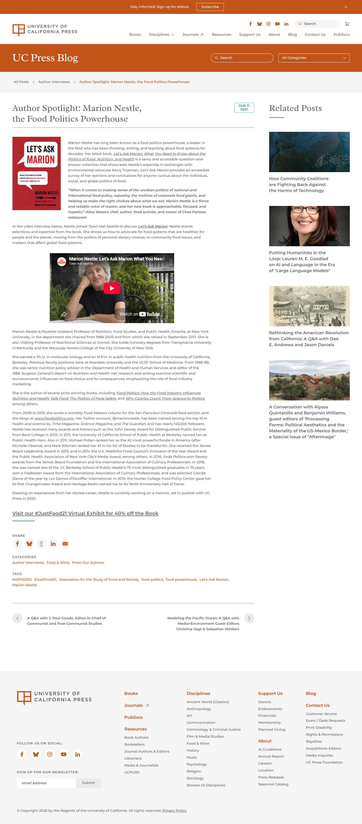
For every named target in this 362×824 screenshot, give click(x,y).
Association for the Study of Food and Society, (99, 579)
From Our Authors (88, 562)
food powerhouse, (182, 579)
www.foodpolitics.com (54, 418)
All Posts (21, 82)
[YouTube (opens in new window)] (277, 23)
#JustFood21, (45, 579)
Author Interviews (54, 82)
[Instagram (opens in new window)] (268, 23)
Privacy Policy (174, 810)
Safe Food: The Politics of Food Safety (83, 398)
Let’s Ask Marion (152, 226)
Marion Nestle (24, 585)
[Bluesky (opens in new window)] (259, 23)
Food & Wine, (58, 562)
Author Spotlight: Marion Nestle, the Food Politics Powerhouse (134, 82)
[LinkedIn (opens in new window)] (286, 23)
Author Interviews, (28, 562)
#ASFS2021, (22, 579)
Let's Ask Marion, (214, 579)
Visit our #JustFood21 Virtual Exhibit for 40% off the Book (85, 514)
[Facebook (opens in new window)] (250, 23)
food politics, (153, 579)
